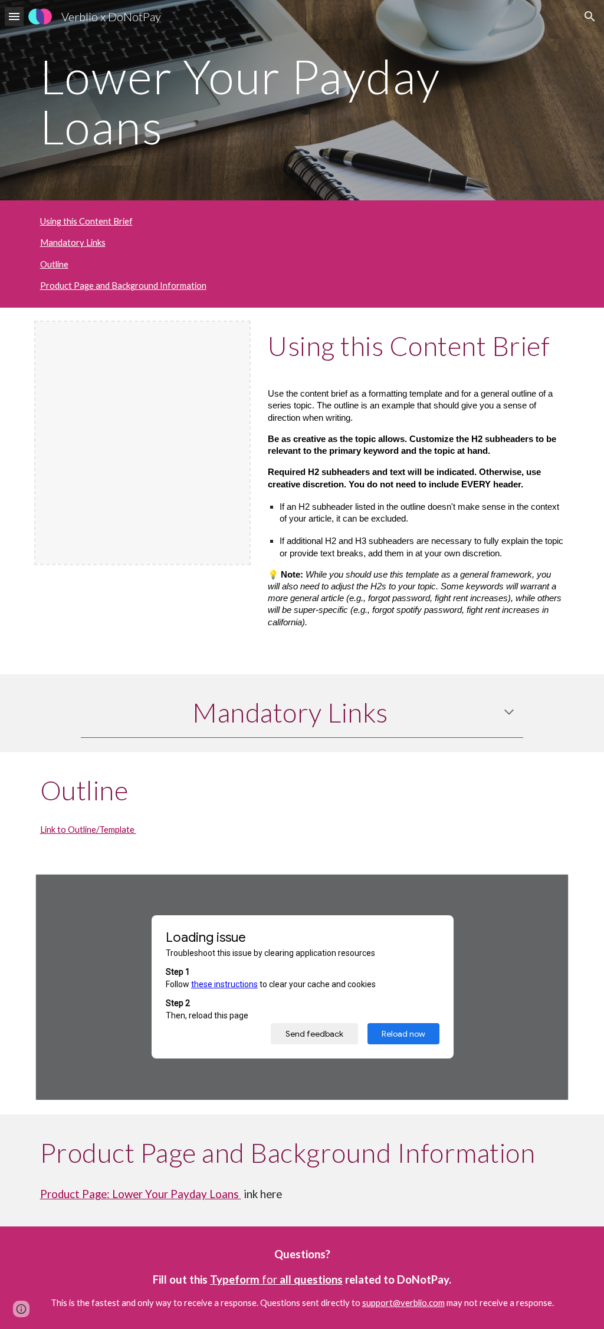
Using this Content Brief (86, 221)
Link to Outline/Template (88, 830)
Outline (54, 264)
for (270, 1279)
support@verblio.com (403, 1303)
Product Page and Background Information (123, 286)
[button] (14, 16)
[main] (302, 100)
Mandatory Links (73, 243)
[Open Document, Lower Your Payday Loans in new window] (546, 889)
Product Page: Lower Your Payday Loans (140, 1194)
